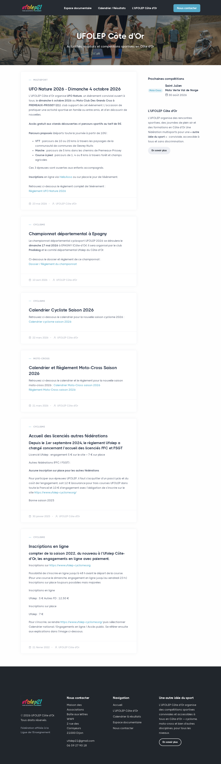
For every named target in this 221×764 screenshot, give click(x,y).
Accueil (117, 704)
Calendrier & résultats (127, 716)
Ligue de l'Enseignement (35, 732)
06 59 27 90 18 (77, 745)
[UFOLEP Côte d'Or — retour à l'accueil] (31, 8)
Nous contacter (187, 8)
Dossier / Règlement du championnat (53, 264)
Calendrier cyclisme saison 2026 (50, 321)
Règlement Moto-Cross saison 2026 (52, 389)
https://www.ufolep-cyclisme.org (70, 565)
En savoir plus (159, 150)
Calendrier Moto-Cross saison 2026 (77, 385)
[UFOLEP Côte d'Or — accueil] (31, 704)
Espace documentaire (78, 8)
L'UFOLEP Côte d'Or (144, 8)
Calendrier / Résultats (112, 8)
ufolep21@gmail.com (80, 740)
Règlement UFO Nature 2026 (47, 191)
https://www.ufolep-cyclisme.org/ (55, 492)
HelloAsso (66, 177)
